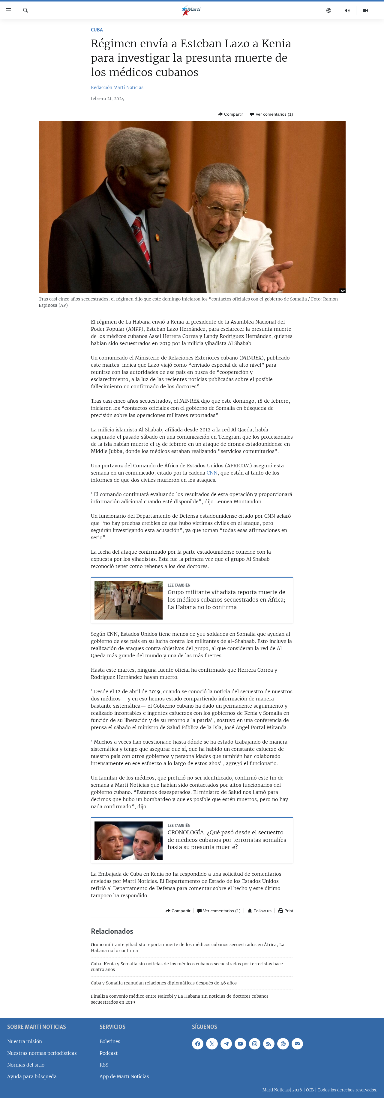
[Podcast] (329, 10)
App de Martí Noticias (124, 1076)
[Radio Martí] (347, 10)
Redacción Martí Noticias (117, 87)
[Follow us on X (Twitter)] (212, 1043)
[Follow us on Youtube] (240, 1043)
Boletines (110, 1041)
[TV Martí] (365, 10)
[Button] (230, 114)
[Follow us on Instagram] (254, 1043)
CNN (212, 473)
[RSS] (268, 1043)
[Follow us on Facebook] (197, 1043)
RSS (104, 1065)
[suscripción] (297, 1043)
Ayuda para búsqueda (32, 1076)
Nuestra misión (24, 1041)
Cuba (97, 30)
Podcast (109, 1053)
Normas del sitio (25, 1065)
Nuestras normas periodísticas (42, 1053)
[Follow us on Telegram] (226, 1043)
